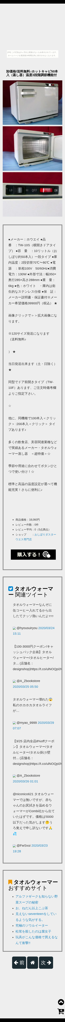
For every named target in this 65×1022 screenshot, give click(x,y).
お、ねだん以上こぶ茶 (32, 908)
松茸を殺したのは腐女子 (33, 931)
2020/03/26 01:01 (25, 781)
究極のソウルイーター (32, 925)
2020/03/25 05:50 (25, 686)
